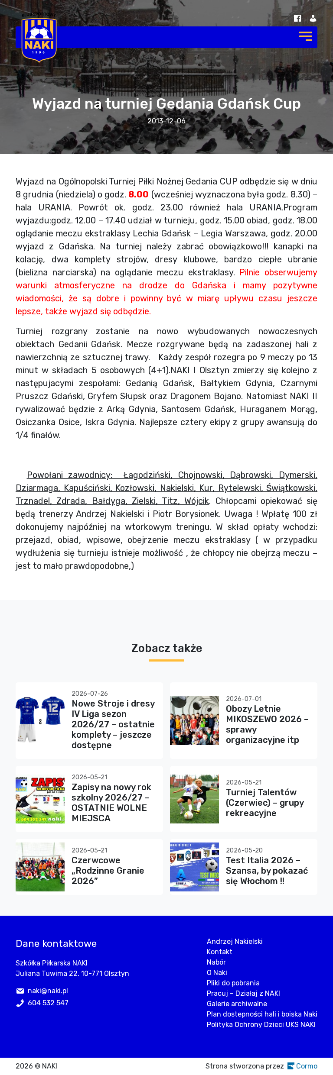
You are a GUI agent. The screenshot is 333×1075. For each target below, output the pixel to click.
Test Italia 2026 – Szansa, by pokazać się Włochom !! (267, 870)
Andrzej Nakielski (235, 941)
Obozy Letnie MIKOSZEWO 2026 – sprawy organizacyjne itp (267, 724)
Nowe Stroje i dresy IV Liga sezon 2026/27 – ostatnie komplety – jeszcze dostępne (113, 724)
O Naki (217, 972)
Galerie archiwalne (237, 1004)
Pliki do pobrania (233, 983)
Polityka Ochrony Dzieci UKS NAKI (261, 1024)
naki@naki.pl (48, 991)
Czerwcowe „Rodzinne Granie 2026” (108, 870)
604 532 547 (48, 1003)
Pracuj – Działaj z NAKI (243, 993)
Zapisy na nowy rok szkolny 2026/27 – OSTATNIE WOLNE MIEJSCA (111, 802)
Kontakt (219, 952)
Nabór (216, 962)
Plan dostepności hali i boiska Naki (262, 1014)
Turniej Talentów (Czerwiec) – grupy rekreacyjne (265, 802)
